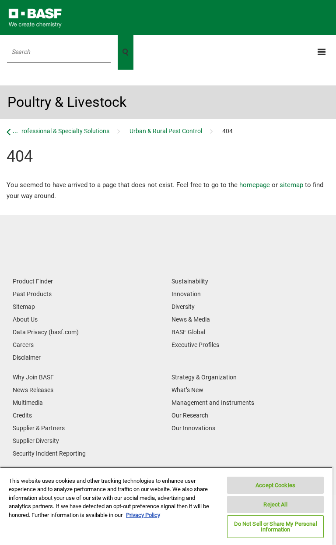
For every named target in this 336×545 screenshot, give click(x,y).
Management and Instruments (213, 402)
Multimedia (28, 402)
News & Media (191, 319)
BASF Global (188, 332)
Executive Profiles (195, 344)
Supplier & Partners (39, 428)
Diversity (183, 306)
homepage (254, 185)
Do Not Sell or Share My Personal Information (275, 526)
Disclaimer (27, 357)
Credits (22, 415)
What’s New (187, 389)
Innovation (186, 293)
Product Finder (33, 281)
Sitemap (24, 306)
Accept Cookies (275, 485)
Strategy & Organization (204, 377)
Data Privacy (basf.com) (46, 332)
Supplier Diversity (36, 440)
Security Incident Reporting (49, 453)
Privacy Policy (143, 515)
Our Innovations (193, 428)
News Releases (33, 389)
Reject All (275, 504)
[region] (166, 506)
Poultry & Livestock (66, 102)
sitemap (291, 185)
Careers (23, 344)
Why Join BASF (33, 377)
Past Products (32, 293)
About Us (25, 319)
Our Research (190, 415)
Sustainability (190, 281)
